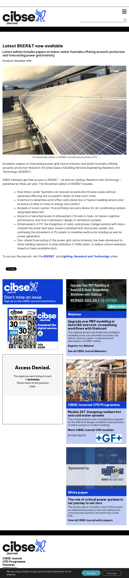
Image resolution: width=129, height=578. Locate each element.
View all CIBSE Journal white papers (90, 520)
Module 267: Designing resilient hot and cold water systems (94, 413)
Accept (91, 573)
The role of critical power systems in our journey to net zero (95, 501)
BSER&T (49, 256)
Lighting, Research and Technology (85, 256)
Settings (112, 573)
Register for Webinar (81, 345)
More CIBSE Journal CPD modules (91, 430)
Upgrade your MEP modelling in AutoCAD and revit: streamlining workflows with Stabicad (92, 324)
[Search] (123, 20)
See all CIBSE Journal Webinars (87, 351)
